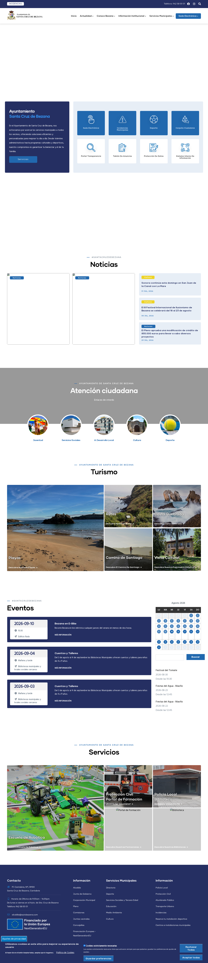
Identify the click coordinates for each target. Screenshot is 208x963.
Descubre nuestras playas (21, 567)
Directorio (110, 888)
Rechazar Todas (191, 948)
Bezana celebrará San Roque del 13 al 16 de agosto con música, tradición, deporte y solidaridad (35, 336)
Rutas (111, 514)
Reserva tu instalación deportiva (171, 919)
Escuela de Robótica (26, 837)
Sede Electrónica (187, 16)
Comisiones (78, 913)
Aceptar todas (191, 957)
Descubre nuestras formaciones (122, 847)
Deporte (110, 894)
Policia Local (165, 794)
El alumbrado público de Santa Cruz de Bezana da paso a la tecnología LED (102, 337)
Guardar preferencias (98, 958)
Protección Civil (119, 794)
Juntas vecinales (81, 919)
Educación (111, 906)
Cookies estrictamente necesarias (101, 946)
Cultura (148, 277)
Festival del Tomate (166, 670)
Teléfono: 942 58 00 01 (174, 4)
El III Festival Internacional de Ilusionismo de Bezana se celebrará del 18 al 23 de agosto (166, 309)
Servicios (23, 159)
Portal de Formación (124, 799)
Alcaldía (77, 888)
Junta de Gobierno (82, 894)
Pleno (76, 906)
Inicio (74, 16)
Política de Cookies (65, 952)
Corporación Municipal (84, 900)
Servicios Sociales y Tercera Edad (122, 900)
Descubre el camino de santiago (122, 567)
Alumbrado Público (165, 900)
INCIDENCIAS (15, 4)
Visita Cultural (166, 557)
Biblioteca (163, 799)
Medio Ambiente (114, 913)
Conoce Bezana (105, 16)
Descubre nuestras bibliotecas (170, 847)
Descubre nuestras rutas (119, 523)
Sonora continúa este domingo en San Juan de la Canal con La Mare (168, 284)
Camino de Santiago (124, 557)
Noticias (17, 278)
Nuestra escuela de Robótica (23, 847)
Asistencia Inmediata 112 (167, 804)
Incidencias (161, 913)
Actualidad (86, 16)
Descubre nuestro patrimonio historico (174, 567)
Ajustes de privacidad (14, 939)
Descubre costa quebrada (168, 523)
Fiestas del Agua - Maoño (169, 686)
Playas (14, 558)
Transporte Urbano (165, 906)
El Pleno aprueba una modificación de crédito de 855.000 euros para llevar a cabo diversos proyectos (169, 333)
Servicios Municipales (160, 16)
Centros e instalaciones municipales (173, 925)
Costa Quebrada (169, 514)
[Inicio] (24, 15)
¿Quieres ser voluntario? (118, 804)
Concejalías (78, 925)
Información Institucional (131, 16)
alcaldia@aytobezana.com (24, 915)
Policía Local (162, 888)
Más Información (63, 635)
